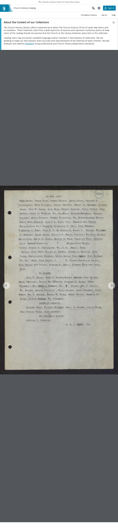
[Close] (113, 22)
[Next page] (111, 285)
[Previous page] (6, 285)
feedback (29, 43)
